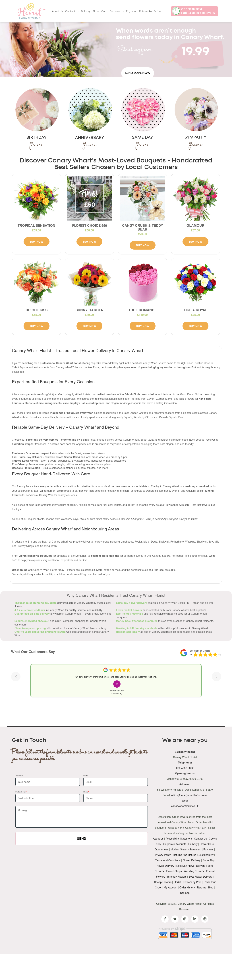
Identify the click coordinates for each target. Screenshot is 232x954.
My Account (170, 887)
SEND (81, 838)
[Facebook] (165, 919)
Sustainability (206, 855)
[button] (15, 676)
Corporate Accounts (174, 844)
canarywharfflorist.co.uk (184, 806)
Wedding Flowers (194, 871)
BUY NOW (36, 242)
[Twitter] (175, 919)
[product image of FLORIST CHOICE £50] (89, 198)
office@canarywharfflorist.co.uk (189, 795)
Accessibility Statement (179, 838)
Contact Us (71, 11)
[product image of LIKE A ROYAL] (195, 283)
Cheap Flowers (162, 882)
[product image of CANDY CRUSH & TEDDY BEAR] (142, 198)
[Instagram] (184, 919)
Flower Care (100, 11)
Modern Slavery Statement (186, 849)
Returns (201, 887)
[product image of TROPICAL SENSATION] (36, 198)
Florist (177, 882)
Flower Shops (174, 871)
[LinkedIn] (194, 919)
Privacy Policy (163, 855)
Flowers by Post (192, 882)
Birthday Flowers (177, 876)
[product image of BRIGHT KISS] (36, 283)
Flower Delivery (191, 860)
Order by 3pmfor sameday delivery (198, 11)
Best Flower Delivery (200, 876)
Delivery (85, 11)
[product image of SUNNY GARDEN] (89, 283)
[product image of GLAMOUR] (195, 198)
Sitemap (185, 893)
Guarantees (117, 11)
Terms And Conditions (168, 860)
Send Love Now (137, 73)
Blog (210, 887)
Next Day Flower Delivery (190, 865)
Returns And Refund (150, 11)
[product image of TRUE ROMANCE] (142, 283)
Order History (187, 887)
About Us (57, 11)
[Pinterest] (204, 919)
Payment (131, 11)
